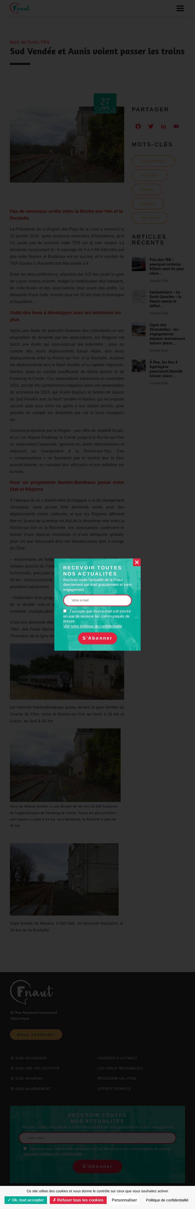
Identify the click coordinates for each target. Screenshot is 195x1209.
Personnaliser (124, 1200)
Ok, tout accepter (27, 1200)
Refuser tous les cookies (80, 1200)
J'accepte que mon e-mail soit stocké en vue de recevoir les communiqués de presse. (97, 618)
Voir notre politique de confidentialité (92, 626)
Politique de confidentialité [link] (167, 1200)
